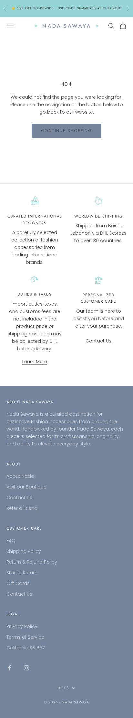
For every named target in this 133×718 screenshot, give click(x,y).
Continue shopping (66, 131)
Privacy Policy (21, 626)
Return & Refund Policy (31, 562)
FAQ (10, 540)
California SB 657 (25, 648)
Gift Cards (18, 583)
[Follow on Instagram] (26, 668)
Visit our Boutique (26, 487)
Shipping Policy (23, 551)
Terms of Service (25, 637)
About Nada (20, 476)
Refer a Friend (21, 508)
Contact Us (98, 341)
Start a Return (21, 572)
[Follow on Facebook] (9, 668)
